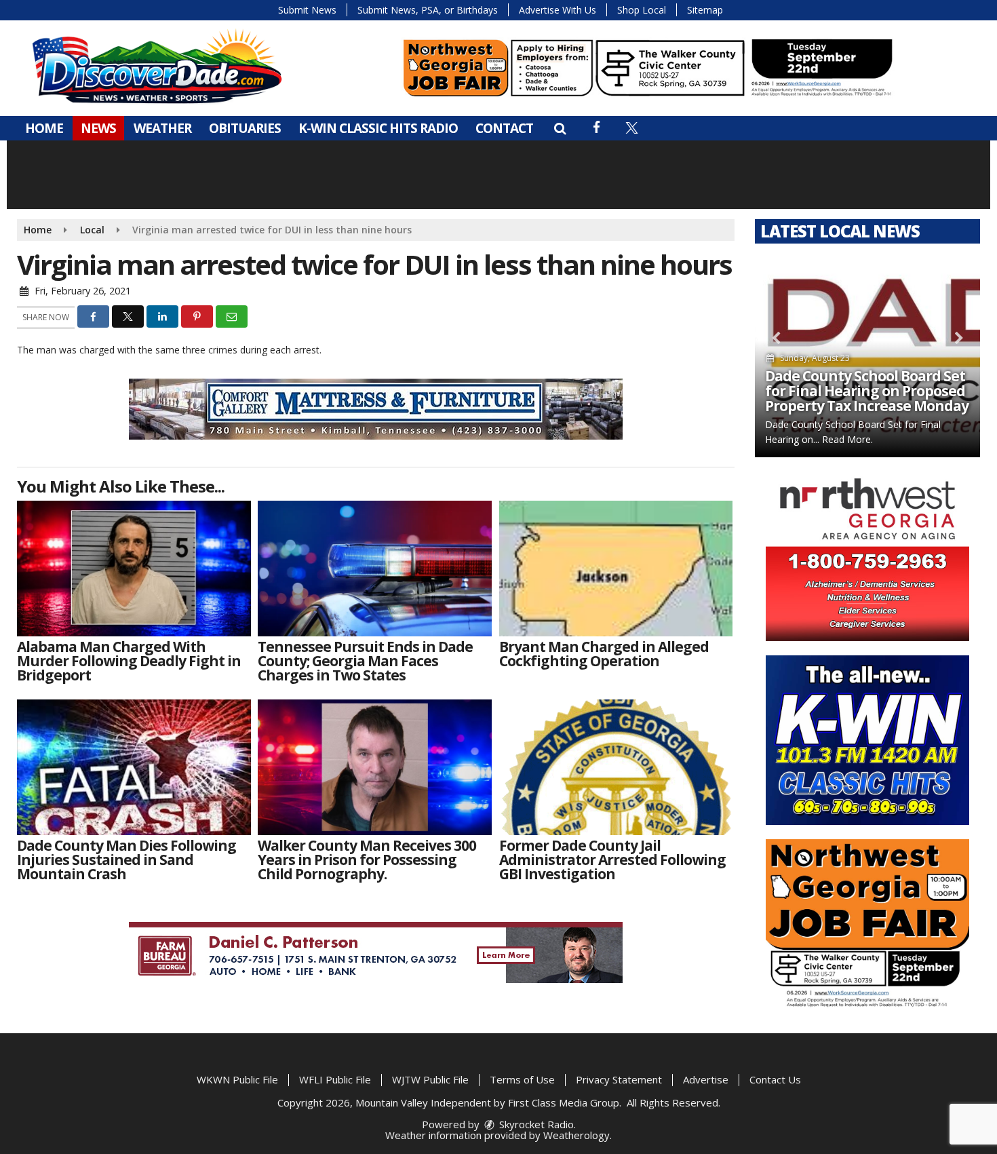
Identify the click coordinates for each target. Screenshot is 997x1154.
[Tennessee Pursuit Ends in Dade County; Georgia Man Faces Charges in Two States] (375, 568)
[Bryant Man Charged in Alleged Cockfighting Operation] (616, 568)
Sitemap (705, 9)
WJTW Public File (430, 1079)
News (98, 128)
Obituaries (245, 128)
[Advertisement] (648, 67)
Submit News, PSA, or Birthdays (427, 9)
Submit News (307, 9)
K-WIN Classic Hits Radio (378, 128)
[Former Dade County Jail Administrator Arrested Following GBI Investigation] (616, 767)
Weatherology (576, 1135)
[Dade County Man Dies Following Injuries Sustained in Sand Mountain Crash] (134, 767)
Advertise (705, 1079)
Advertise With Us (557, 9)
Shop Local (641, 9)
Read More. (847, 439)
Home (44, 128)
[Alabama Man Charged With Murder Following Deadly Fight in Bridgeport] (134, 568)
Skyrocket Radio (535, 1124)
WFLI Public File (335, 1079)
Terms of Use (522, 1079)
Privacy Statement (619, 1079)
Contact (504, 128)
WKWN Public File (237, 1079)
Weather (162, 128)
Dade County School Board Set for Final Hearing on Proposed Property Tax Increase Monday (867, 390)
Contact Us (775, 1079)
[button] (560, 128)
